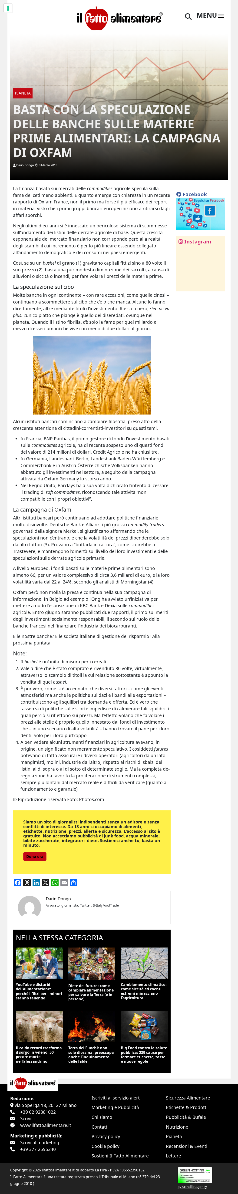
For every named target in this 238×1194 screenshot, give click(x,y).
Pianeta (174, 1136)
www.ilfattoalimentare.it (45, 1125)
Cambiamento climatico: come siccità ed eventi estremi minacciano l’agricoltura (144, 991)
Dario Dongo (25, 165)
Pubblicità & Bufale (186, 1117)
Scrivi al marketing (39, 1142)
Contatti (100, 1127)
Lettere (173, 1156)
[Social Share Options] (183, 285)
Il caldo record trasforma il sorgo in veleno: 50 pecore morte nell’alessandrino (39, 1054)
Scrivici (27, 1118)
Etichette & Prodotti (187, 1107)
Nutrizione (177, 1127)
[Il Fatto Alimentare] (119, 17)
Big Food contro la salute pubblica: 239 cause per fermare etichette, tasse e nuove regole (144, 1054)
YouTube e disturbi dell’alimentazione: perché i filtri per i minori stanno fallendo (39, 991)
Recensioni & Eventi (186, 1146)
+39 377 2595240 (38, 1149)
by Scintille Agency (192, 1186)
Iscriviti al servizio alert (116, 1098)
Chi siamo (102, 1117)
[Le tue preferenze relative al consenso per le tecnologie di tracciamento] (8, 8)
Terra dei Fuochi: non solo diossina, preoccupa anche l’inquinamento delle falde (91, 1054)
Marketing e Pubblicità (115, 1107)
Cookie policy (105, 1146)
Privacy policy (106, 1136)
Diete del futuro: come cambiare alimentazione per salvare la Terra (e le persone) (91, 992)
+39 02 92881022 (38, 1112)
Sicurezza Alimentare (188, 1098)
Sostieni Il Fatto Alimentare (120, 1156)
